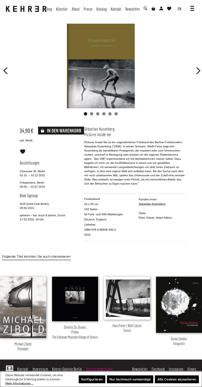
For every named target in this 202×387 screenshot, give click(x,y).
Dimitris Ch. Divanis (75, 332)
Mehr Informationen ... (19, 383)
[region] (101, 309)
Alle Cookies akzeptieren (176, 379)
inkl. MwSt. (26, 140)
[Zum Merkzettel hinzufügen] (23, 151)
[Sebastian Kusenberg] (101, 66)
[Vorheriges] (5, 70)
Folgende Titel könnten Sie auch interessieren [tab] (36, 256)
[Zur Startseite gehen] (27, 9)
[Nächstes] (197, 70)
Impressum (40, 369)
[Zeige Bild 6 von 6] (116, 113)
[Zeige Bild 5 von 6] (110, 113)
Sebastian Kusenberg (152, 203)
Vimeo (191, 369)
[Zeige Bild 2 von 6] (91, 113)
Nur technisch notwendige (130, 379)
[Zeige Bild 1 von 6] (85, 113)
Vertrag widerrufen (99, 369)
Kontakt (23, 369)
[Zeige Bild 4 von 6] (104, 113)
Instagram (176, 369)
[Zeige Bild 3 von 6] (97, 113)
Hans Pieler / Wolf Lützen (126, 328)
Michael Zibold (23, 346)
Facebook (158, 369)
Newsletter (140, 369)
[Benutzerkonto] (161, 9)
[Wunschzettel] (169, 9)
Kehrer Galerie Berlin (67, 369)
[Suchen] (145, 9)
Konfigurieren (92, 379)
